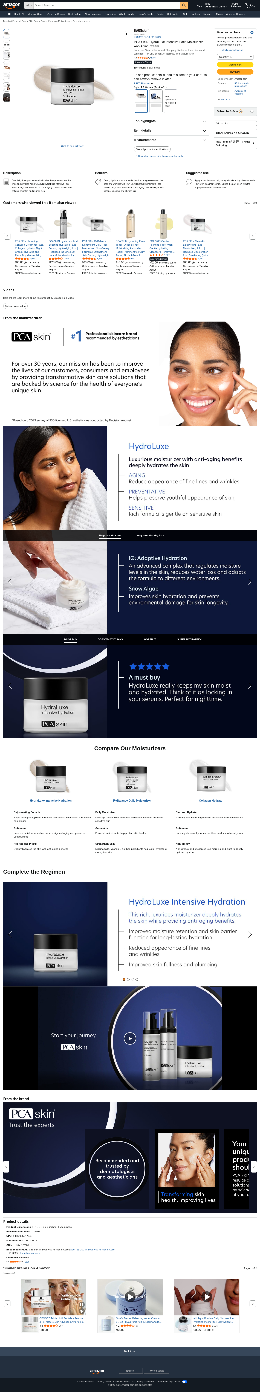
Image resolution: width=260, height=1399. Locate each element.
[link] (29, 248)
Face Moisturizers (81, 21)
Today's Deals (145, 14)
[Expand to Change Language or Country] (201, 6)
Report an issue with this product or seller (161, 156)
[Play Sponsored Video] (130, 1297)
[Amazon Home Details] (244, 14)
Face (43, 21)
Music (219, 14)
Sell (185, 14)
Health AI (19, 14)
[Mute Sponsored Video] (82, 1311)
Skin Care (33, 21)
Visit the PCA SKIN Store (147, 36)
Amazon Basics (56, 14)
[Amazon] (12, 5)
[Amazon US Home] (97, 1372)
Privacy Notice (104, 1381)
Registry (208, 14)
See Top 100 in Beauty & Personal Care (92, 1249)
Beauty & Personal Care (14, 21)
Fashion (195, 14)
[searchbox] (107, 5)
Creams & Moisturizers (59, 21)
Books (160, 14)
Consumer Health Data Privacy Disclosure (133, 1381)
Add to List (222, 123)
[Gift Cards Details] (180, 14)
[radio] (6, 33)
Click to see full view (72, 145)
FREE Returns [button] (142, 83)
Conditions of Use (85, 1381)
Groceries (110, 14)
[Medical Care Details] (44, 14)
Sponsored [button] (8, 1273)
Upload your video (15, 306)
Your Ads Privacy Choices (168, 1381)
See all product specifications (152, 149)
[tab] (110, 535)
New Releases (93, 14)
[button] (7, 14)
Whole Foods (126, 14)
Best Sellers (74, 14)
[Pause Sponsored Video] (82, 1305)
